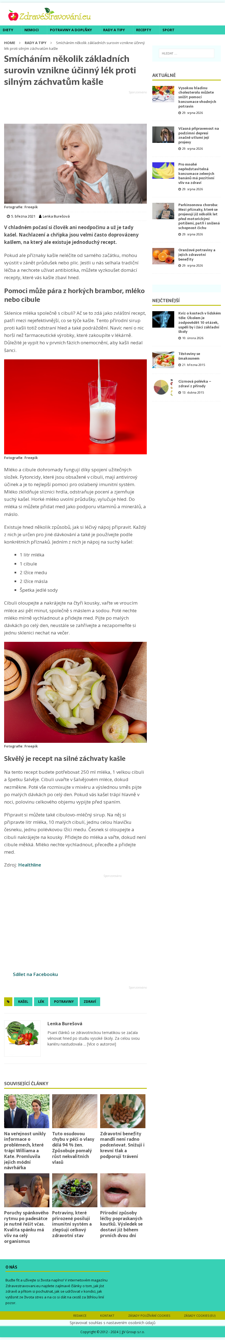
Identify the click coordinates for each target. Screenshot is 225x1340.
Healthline (29, 865)
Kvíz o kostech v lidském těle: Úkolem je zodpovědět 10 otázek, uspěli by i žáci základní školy (199, 322)
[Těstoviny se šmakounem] (163, 360)
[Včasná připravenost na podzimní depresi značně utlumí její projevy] (163, 134)
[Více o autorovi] (101, 1044)
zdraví (90, 1001)
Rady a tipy (114, 29)
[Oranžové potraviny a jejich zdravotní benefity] (163, 256)
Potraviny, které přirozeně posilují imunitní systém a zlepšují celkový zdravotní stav (72, 1224)
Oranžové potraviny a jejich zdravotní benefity (196, 254)
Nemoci (31, 29)
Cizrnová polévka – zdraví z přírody (194, 384)
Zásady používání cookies (149, 1315)
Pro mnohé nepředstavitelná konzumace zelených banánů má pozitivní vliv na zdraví (196, 173)
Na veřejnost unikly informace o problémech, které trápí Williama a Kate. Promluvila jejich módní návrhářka (25, 1150)
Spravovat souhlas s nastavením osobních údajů (113, 1322)
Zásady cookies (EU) (199, 1315)
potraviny (64, 1001)
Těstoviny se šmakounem (189, 356)
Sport (168, 29)
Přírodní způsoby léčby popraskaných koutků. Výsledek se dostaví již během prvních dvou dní (121, 1224)
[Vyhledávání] (186, 53)
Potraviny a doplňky (71, 29)
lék (41, 1001)
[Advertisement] (75, 107)
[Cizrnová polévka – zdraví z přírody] (163, 387)
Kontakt (107, 1315)
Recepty (143, 29)
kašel (23, 1001)
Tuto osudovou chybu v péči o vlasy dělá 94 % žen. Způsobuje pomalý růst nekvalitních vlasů (73, 1148)
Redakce (79, 1315)
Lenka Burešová (64, 1024)
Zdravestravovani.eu (23, 1285)
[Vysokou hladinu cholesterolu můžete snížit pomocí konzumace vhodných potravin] (163, 94)
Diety (8, 29)
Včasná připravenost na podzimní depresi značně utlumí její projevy (198, 135)
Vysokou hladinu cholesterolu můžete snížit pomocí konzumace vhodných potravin (197, 97)
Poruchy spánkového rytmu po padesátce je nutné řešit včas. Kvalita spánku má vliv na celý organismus (26, 1227)
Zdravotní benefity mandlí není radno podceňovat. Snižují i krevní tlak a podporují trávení (122, 1145)
